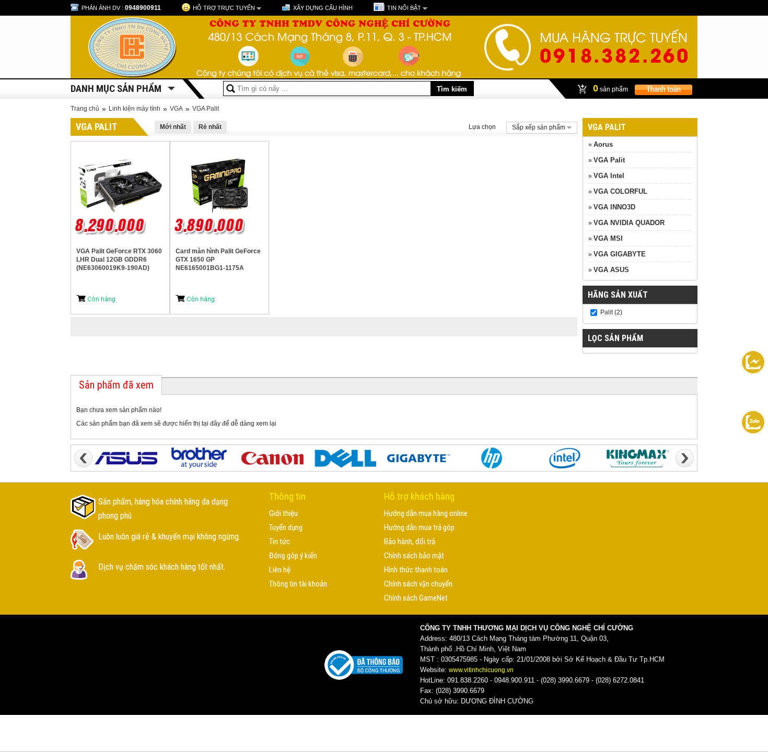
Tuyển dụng (285, 527)
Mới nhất (173, 127)
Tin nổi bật (404, 8)
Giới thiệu (283, 513)
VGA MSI (608, 238)
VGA (176, 108)
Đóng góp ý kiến (293, 555)
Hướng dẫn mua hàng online (426, 513)
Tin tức (279, 541)
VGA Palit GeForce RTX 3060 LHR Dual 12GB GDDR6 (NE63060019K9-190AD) (119, 260)
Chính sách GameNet (416, 598)
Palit (606, 312)
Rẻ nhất (210, 127)
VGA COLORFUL (620, 191)
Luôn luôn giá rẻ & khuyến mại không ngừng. (169, 537)
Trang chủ (85, 108)
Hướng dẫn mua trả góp (419, 527)
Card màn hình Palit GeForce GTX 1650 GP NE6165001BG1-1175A (218, 260)
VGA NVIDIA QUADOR (629, 223)
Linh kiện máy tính (134, 108)
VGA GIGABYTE (620, 254)
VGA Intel (609, 176)
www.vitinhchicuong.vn (481, 670)
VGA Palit (205, 108)
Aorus (603, 144)
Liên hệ (279, 569)
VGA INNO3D (614, 207)
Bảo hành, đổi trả (409, 541)
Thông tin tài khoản (298, 584)
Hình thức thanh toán (416, 569)
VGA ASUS (611, 270)
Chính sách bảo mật (414, 555)
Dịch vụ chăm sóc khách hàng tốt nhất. (161, 567)
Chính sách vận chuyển (418, 584)
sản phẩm (611, 88)
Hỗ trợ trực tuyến (224, 8)
